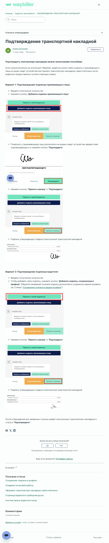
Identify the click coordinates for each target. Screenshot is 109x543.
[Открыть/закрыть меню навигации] (99, 5)
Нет (61, 446)
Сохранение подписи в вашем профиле (42, 287)
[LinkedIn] (14, 430)
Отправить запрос (64, 459)
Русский (97, 537)
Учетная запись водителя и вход (21, 500)
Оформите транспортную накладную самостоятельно (31, 490)
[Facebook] (6, 430)
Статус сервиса (53, 537)
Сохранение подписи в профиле (21, 480)
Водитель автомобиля (24, 13)
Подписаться (96, 49)
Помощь (8, 13)
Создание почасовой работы (19, 485)
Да (48, 446)
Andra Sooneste (20, 49)
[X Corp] (10, 430)
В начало (10, 467)
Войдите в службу (13, 522)
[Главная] (19, 4)
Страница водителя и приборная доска (24, 495)
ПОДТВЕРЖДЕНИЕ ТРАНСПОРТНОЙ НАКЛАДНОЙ (58, 13)
